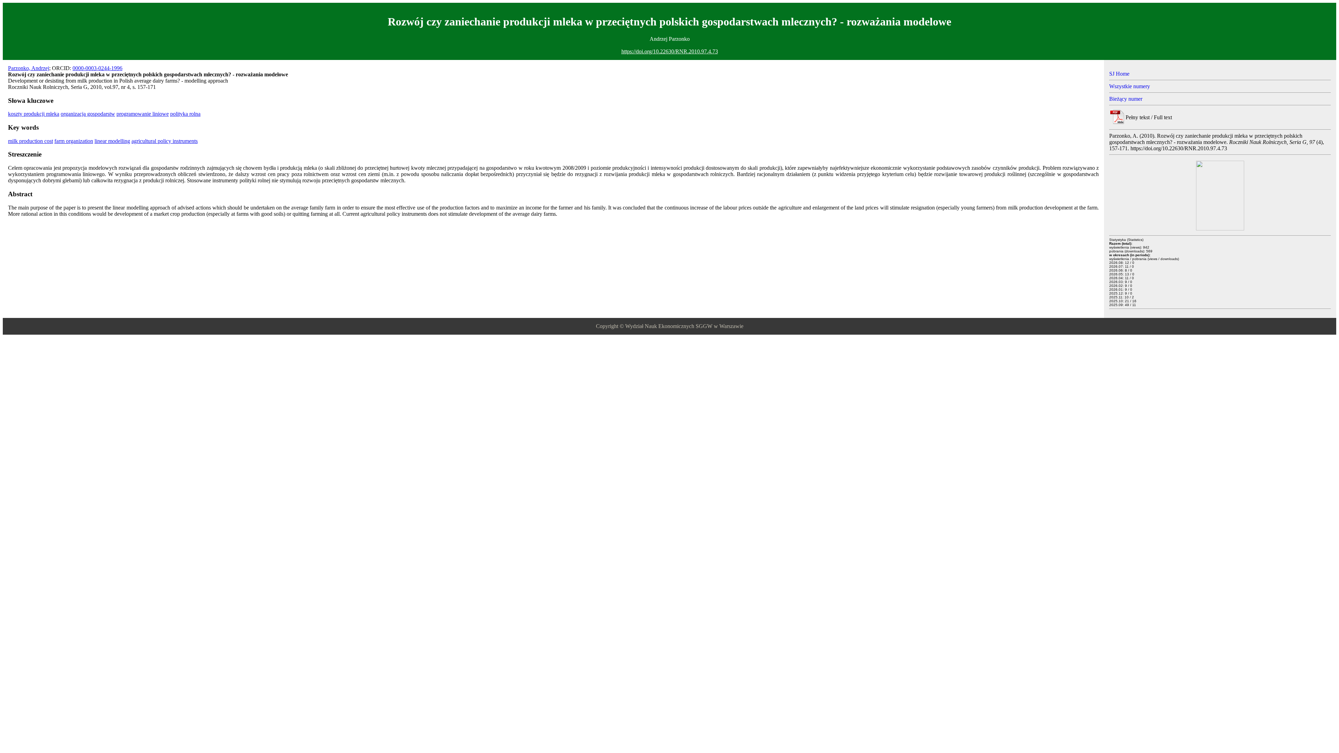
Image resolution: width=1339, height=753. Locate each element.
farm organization (73, 141)
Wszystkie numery (1129, 86)
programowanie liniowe (142, 114)
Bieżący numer (1125, 99)
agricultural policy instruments (164, 141)
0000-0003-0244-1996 (97, 68)
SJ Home (1119, 74)
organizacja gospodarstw (88, 114)
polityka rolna (185, 114)
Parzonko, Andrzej (28, 68)
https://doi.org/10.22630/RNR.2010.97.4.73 (669, 51)
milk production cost (30, 141)
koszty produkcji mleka (33, 114)
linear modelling (112, 141)
